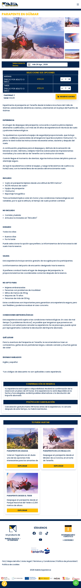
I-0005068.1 (68, 540)
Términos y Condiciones (43, 561)
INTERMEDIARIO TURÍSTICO (68, 536)
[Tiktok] (47, 533)
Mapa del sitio (13, 561)
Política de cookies (10, 564)
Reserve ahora (67, 96)
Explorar (22, 466)
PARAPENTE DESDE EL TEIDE (19, 495)
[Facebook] (34, 533)
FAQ (4, 561)
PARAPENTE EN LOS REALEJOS (57, 451)
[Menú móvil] (77, 4)
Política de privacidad (66, 561)
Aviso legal (26, 561)
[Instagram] (40, 533)
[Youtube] (40, 539)
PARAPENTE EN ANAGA (17, 451)
